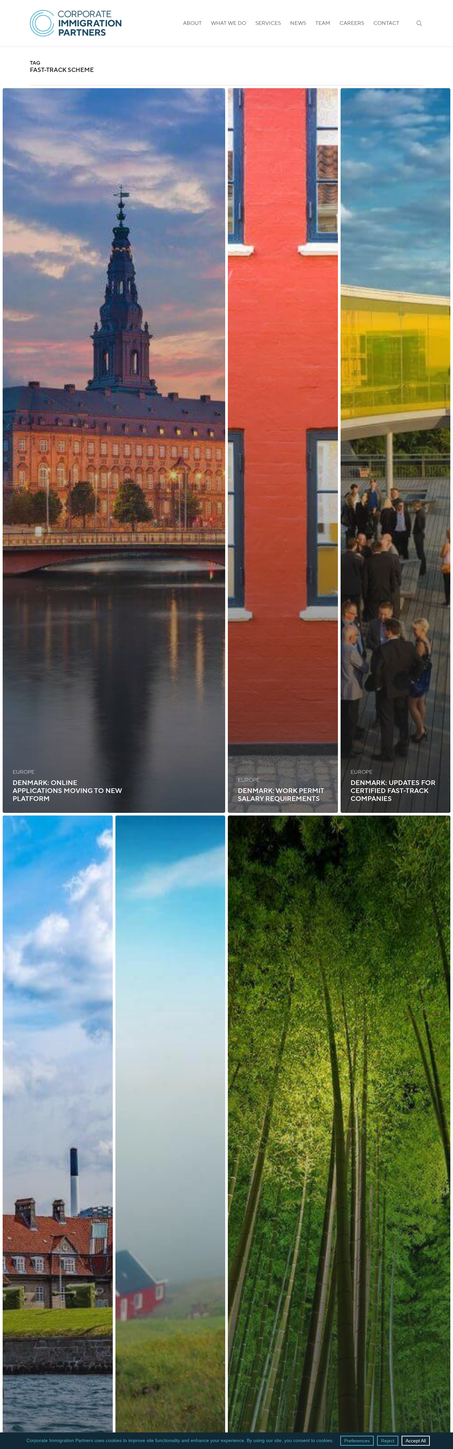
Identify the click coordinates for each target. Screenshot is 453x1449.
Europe (23, 772)
